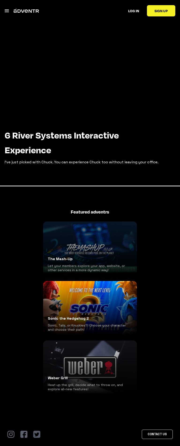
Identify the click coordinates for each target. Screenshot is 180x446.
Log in (133, 11)
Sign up (161, 11)
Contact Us (157, 434)
